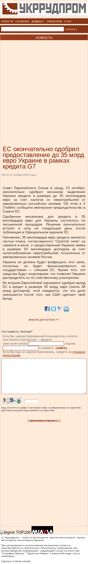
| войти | (61, 348)
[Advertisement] (44, 86)
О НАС (68, 21)
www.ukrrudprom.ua (12, 548)
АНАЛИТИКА (22, 21)
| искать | (71, 29)
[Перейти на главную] (44, 16)
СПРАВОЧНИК (54, 21)
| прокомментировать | (44, 420)
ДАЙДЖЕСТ (38, 21)
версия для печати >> (44, 319)
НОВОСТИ (7, 21)
